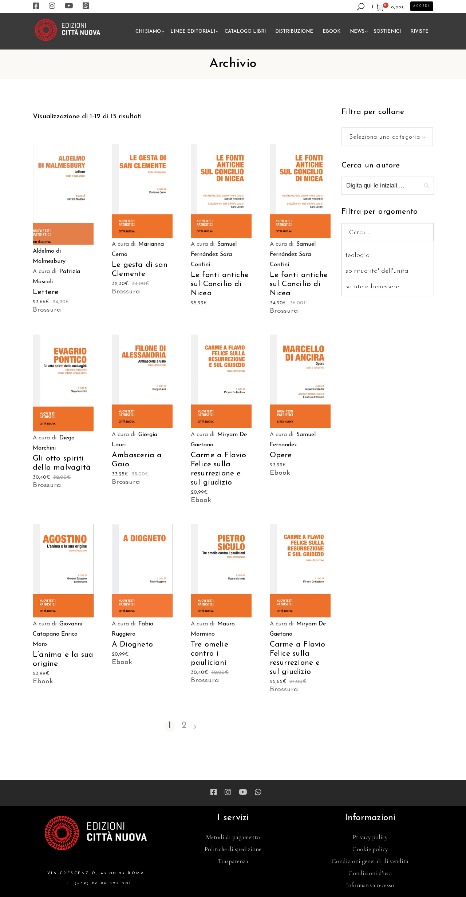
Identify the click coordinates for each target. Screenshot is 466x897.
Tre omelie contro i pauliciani (209, 654)
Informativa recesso (370, 885)
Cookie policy (370, 849)
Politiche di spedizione (233, 849)
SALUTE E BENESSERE (372, 287)
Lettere (46, 292)
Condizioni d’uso (370, 873)
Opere (281, 455)
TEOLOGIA (357, 255)
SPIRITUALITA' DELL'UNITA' (377, 271)
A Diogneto (132, 644)
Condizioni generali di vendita (370, 861)
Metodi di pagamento (233, 837)
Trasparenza (233, 861)
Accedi (421, 6)
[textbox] (387, 137)
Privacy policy (370, 837)
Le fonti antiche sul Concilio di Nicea (220, 284)
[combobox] (387, 137)
